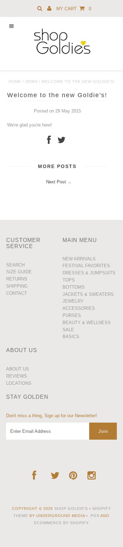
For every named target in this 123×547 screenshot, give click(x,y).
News (31, 81)
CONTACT (16, 293)
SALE (68, 329)
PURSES (72, 315)
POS (95, 516)
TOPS (69, 280)
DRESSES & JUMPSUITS (89, 272)
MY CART (73, 8)
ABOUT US (17, 368)
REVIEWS (16, 376)
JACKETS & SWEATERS (88, 294)
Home (15, 81)
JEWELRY (73, 301)
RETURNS (16, 279)
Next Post (56, 181)
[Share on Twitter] (61, 141)
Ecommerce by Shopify (61, 523)
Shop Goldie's (71, 508)
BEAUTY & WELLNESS (87, 322)
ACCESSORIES (79, 308)
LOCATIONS (18, 383)
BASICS (71, 336)
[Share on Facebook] (49, 141)
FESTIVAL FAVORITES (86, 265)
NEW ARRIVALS (79, 258)
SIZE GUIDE (19, 271)
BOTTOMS (74, 287)
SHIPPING (17, 286)
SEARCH (15, 265)
